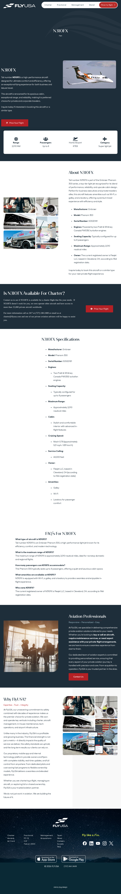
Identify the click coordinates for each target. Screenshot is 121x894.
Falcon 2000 (29, 844)
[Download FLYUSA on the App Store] (46, 858)
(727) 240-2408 (70, 866)
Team (59, 835)
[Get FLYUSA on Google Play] (74, 858)
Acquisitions (46, 838)
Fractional (28, 835)
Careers (61, 841)
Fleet (60, 36)
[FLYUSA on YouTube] (97, 843)
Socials (60, 844)
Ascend (10, 838)
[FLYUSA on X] (111, 843)
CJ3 (25, 841)
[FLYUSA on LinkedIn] (91, 843)
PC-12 (26, 838)
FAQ (59, 847)
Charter (10, 835)
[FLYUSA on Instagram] (104, 843)
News (59, 838)
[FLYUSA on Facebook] (84, 843)
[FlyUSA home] (60, 822)
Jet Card (11, 841)
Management (47, 835)
